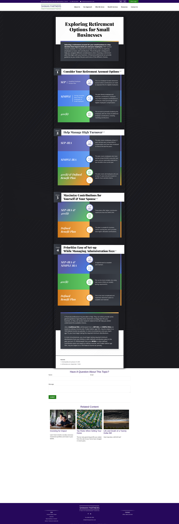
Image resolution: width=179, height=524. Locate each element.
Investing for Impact (58, 431)
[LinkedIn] (120, 1)
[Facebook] (124, 1)
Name (50, 375)
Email (91, 375)
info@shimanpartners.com (88, 1)
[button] (77, 6)
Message (51, 384)
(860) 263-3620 (74, 1)
